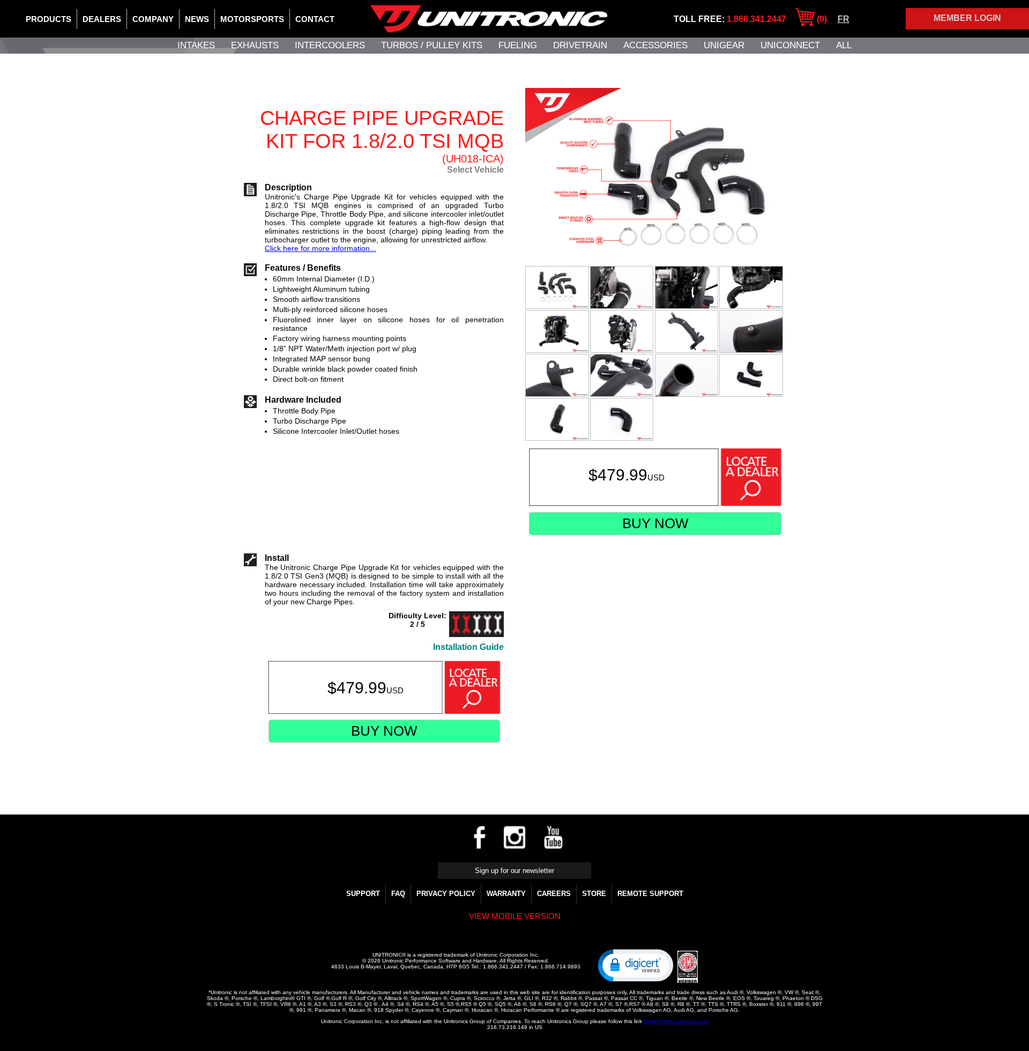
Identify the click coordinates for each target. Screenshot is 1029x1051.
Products (48, 19)
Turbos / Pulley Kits (431, 45)
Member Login (967, 18)
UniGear (724, 45)
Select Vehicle (475, 169)
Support (363, 894)
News (197, 19)
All (844, 45)
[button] (635, 964)
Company (153, 19)
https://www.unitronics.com (676, 1021)
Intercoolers (330, 45)
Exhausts (255, 45)
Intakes (196, 45)
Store (594, 894)
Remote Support (650, 894)
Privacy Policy (445, 894)
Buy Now (655, 523)
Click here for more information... (320, 248)
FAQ (398, 894)
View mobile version (515, 916)
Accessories (655, 45)
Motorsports (252, 19)
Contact (314, 19)
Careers (554, 894)
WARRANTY (506, 894)
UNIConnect (790, 45)
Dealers (102, 19)
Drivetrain (580, 45)
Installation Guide (468, 647)
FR (843, 19)
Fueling (517, 45)
